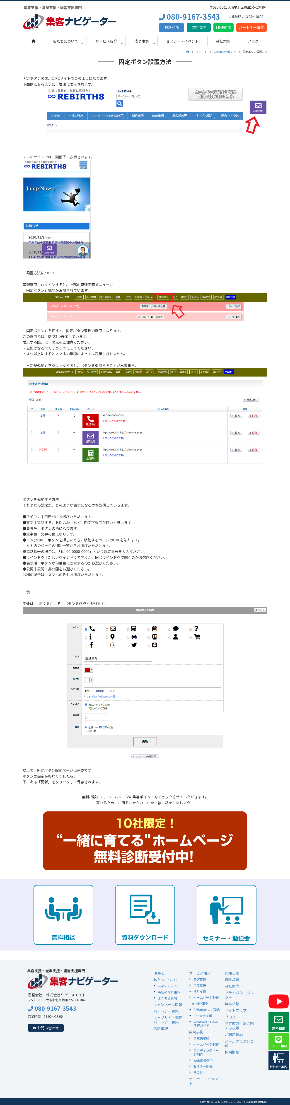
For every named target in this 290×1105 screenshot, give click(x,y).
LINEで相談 (279, 1046)
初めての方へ (167, 986)
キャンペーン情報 (167, 1004)
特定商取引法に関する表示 (239, 1025)
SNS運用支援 (202, 1015)
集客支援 (199, 979)
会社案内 (223, 41)
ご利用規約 (234, 1034)
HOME (158, 973)
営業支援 (199, 985)
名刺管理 (160, 1028)
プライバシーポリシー (239, 995)
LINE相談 (223, 27)
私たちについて (65, 41)
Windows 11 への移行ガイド (205, 1024)
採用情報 (232, 1052)
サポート (201, 51)
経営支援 (199, 991)
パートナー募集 (251, 27)
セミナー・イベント (182, 41)
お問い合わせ (47, 1027)
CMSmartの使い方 (225, 51)
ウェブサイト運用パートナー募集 (167, 1020)
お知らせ (232, 973)
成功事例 (141, 41)
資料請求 (198, 27)
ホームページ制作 (206, 997)
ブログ (253, 41)
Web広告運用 (203, 1060)
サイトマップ (235, 1010)
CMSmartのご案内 (206, 1009)
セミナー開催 (203, 1066)
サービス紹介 (106, 41)
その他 (198, 1072)
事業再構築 (201, 1038)
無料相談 (171, 27)
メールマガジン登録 (239, 1043)
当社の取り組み (169, 992)
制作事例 (202, 1003)
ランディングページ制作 (206, 1052)
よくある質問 (167, 998)
